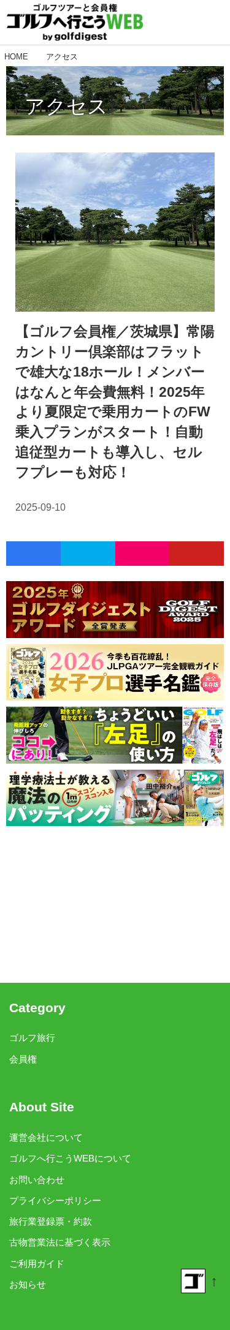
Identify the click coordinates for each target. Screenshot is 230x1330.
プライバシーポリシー (55, 1201)
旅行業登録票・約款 (50, 1222)
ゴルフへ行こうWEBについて (70, 1158)
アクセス (66, 106)
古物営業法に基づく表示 (59, 1242)
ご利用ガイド (36, 1264)
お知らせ (27, 1285)
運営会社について (46, 1138)
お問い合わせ (36, 1180)
